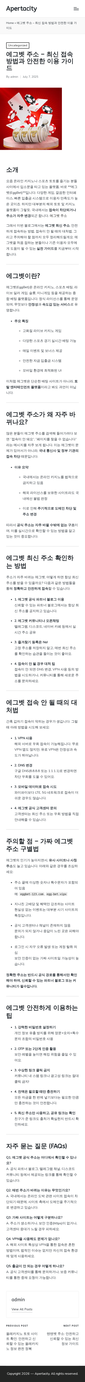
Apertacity (21, 8)
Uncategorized (17, 45)
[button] (22, 1309)
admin (18, 1299)
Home (10, 23)
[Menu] (76, 8)
